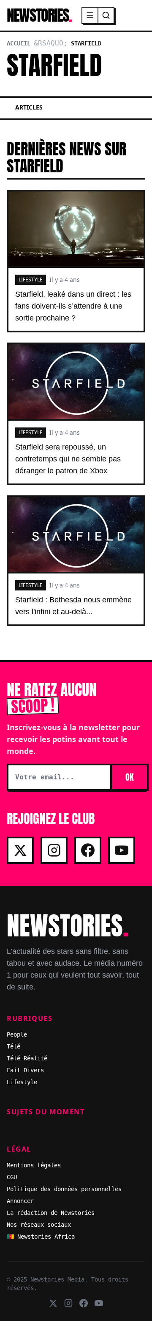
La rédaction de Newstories (51, 1212)
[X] (20, 850)
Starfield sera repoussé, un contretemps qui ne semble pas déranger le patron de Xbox (68, 459)
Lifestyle (22, 1082)
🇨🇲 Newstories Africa (41, 1236)
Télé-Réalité (27, 1058)
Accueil (18, 43)
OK (129, 777)
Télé (13, 1046)
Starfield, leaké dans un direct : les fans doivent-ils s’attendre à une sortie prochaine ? (73, 306)
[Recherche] (106, 15)
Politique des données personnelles (64, 1189)
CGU (12, 1177)
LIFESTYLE (31, 279)
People (17, 1034)
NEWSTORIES (39, 15)
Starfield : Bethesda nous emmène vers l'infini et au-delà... (73, 606)
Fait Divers (25, 1070)
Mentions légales (34, 1165)
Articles (29, 107)
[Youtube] (121, 850)
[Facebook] (87, 850)
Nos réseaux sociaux (39, 1224)
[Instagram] (54, 850)
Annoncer (20, 1200)
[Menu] (90, 15)
